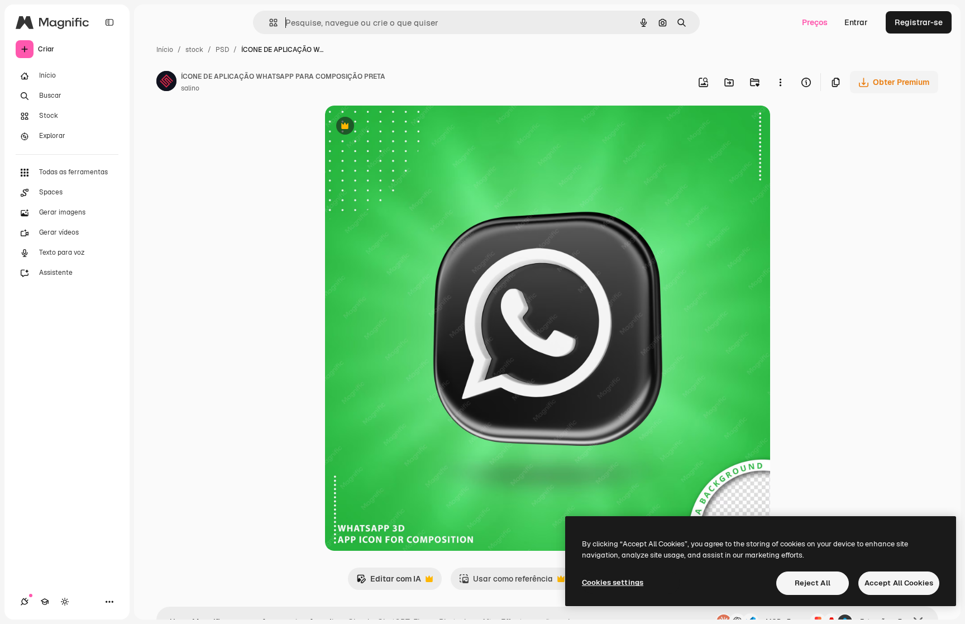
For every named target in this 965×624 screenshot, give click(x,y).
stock (194, 49)
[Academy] (45, 602)
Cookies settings (612, 582)
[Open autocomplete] (269, 22)
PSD (222, 49)
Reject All (812, 583)
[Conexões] (25, 602)
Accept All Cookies (898, 583)
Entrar (856, 22)
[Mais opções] (780, 82)
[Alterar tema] (65, 602)
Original (396, 127)
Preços (815, 22)
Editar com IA (388, 582)
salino (190, 88)
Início (164, 49)
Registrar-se (919, 22)
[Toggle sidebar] (109, 22)
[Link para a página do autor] (166, 82)
